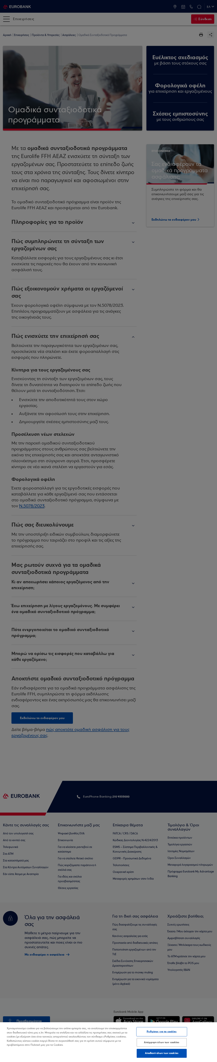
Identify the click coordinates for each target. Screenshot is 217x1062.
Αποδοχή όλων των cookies (161, 1053)
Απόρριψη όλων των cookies (161, 1042)
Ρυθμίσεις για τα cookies (162, 1031)
